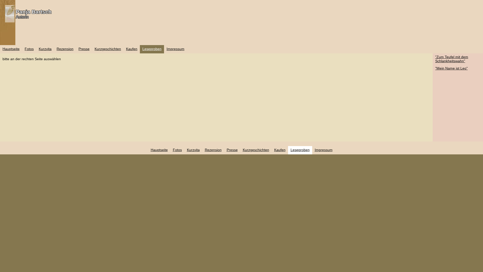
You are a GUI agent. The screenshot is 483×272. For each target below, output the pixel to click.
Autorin (22, 17)
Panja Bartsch (34, 12)
